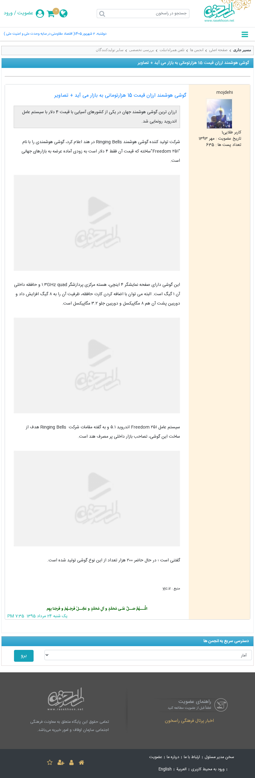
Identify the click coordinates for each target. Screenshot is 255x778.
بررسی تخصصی (141, 50)
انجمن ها (196, 50)
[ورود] (71, 763)
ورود (8, 13)
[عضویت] (61, 763)
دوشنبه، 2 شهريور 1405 (90, 34)
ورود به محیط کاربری (208, 769)
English (165, 769)
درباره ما (173, 757)
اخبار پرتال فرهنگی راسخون (189, 721)
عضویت (25, 13)
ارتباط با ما (192, 757)
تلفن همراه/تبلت (172, 50)
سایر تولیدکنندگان (109, 50)
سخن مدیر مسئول (219, 757)
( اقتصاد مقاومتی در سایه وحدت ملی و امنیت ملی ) (39, 34)
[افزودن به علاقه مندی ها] (49, 763)
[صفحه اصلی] (81, 763)
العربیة (181, 769)
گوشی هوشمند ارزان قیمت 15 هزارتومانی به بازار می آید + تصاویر (120, 95)
